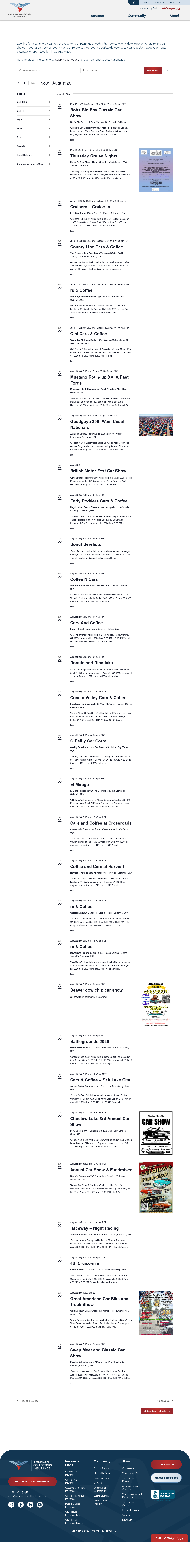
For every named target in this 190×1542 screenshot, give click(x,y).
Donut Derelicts (85, 544)
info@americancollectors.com (27, 1496)
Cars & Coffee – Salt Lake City (100, 1080)
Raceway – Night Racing (94, 1228)
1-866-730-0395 (171, 8)
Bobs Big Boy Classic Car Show (96, 113)
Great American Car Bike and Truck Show (99, 1301)
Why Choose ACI (130, 1473)
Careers (126, 1515)
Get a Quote (166, 1464)
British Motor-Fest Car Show (98, 471)
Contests (98, 1483)
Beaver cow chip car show (96, 990)
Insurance (96, 16)
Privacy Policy (97, 1531)
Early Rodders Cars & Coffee (99, 501)
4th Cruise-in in (85, 1263)
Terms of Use (112, 1531)
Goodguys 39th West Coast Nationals (97, 424)
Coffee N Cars (84, 579)
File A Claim (174, 2)
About (174, 16)
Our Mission (128, 1468)
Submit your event (67, 59)
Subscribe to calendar (155, 1411)
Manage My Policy (149, 8)
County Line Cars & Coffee (96, 247)
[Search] (134, 2)
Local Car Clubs (101, 1478)
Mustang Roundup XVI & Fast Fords (99, 380)
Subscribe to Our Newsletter (32, 1481)
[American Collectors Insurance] (19, 9)
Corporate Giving (130, 1510)
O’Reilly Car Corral (89, 741)
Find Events (153, 70)
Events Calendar (101, 1496)
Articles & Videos (102, 1468)
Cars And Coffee (86, 623)
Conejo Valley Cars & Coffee (98, 697)
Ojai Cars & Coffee (88, 333)
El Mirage (79, 784)
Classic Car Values (102, 1473)
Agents (145, 2)
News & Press (129, 1520)
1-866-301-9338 (18, 1492)
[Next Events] (24, 83)
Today (33, 83)
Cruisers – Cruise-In (90, 206)
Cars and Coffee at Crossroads (101, 823)
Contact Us (159, 2)
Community (137, 16)
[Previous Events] (18, 83)
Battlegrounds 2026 (89, 1041)
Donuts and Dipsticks (91, 662)
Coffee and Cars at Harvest (97, 866)
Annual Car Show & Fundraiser (101, 1170)
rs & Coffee (81, 290)
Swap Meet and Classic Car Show (97, 1353)
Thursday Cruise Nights (93, 156)
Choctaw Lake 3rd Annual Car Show (100, 1121)
